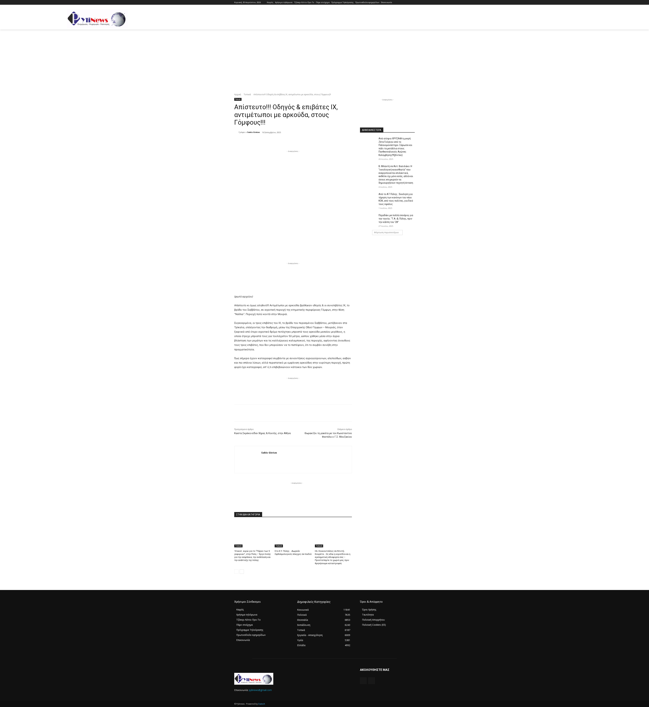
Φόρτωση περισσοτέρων (386, 232)
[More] (291, 141)
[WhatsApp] (283, 141)
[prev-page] (236, 571)
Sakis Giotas (253, 132)
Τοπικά (247, 94)
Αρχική (237, 94)
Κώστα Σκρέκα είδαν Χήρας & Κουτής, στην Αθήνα (262, 433)
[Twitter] (268, 141)
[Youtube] (413, 2)
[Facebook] (408, 2)
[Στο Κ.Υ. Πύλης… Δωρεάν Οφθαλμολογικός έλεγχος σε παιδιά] (293, 534)
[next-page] (242, 571)
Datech (261, 703)
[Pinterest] (276, 141)
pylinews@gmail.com (260, 690)
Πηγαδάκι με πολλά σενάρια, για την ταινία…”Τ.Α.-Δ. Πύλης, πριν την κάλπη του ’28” (396, 218)
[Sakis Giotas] (236, 132)
